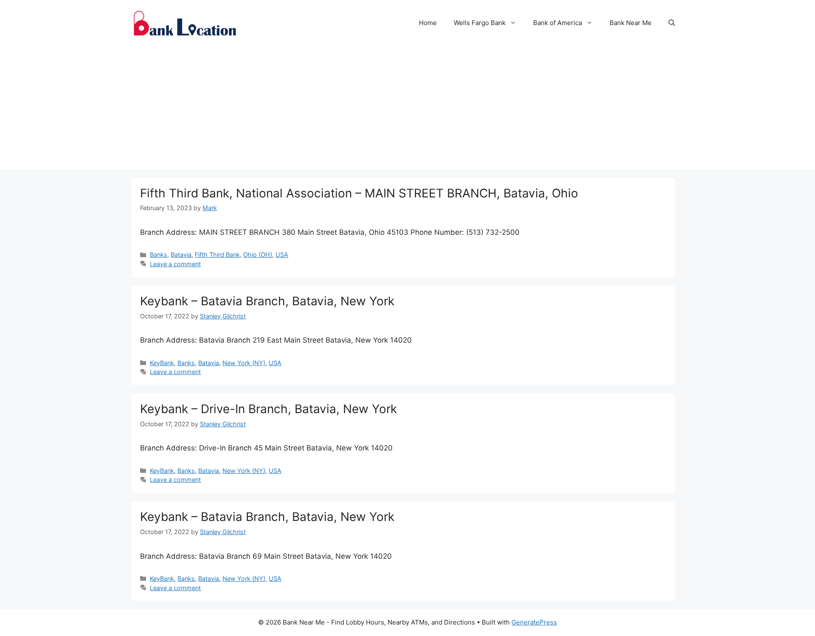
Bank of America (557, 23)
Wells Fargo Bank (480, 23)
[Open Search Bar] (671, 23)
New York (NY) (243, 362)
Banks (158, 254)
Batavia (181, 254)
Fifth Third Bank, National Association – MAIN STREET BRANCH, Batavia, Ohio (359, 193)
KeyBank (162, 362)
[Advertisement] (407, 110)
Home (428, 23)
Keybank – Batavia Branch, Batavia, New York (267, 301)
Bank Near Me (631, 23)
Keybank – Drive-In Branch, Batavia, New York (268, 409)
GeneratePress (534, 622)
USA (281, 254)
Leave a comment (175, 263)
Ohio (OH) (257, 254)
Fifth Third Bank (217, 254)
